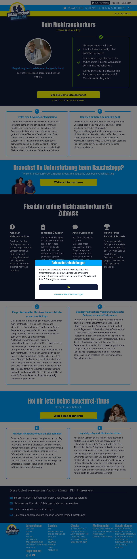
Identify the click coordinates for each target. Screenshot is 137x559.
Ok (68, 287)
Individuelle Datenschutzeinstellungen (68, 294)
